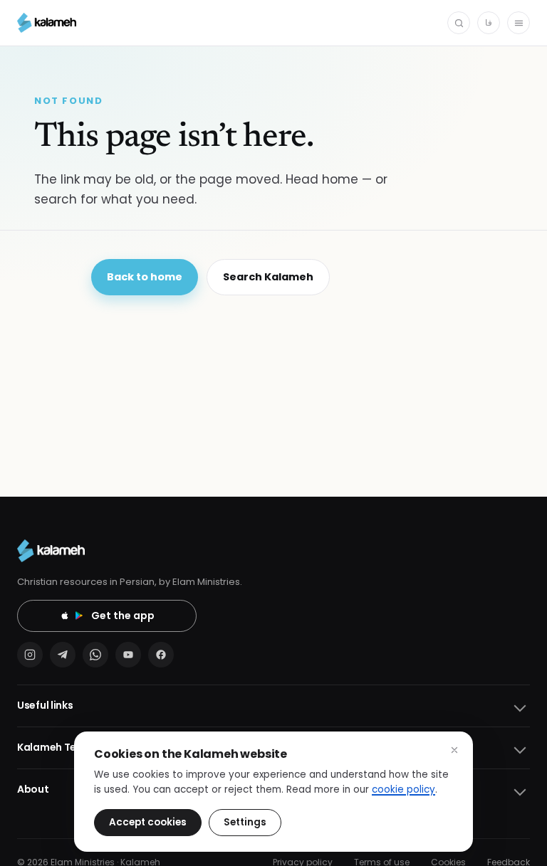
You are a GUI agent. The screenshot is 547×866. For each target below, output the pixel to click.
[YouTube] (128, 654)
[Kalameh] (46, 23)
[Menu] (518, 22)
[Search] (458, 22)
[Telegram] (62, 654)
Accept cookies (148, 822)
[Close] (454, 750)
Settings (245, 822)
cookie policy (403, 789)
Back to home (144, 277)
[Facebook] (161, 654)
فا (488, 22)
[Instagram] (30, 654)
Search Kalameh (268, 277)
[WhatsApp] (95, 654)
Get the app (123, 615)
